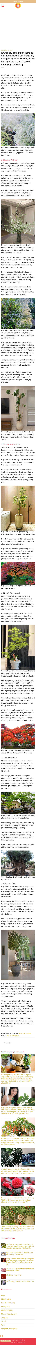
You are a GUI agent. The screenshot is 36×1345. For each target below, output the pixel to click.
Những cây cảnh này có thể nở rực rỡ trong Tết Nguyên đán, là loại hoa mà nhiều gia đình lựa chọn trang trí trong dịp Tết (17, 1200)
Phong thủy (5, 1306)
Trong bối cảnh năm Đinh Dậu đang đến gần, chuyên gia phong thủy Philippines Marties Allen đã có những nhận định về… (20, 1261)
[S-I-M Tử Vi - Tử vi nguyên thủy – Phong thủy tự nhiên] (18, 6)
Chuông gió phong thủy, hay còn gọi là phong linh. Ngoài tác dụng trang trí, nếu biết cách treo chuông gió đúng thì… (20, 1246)
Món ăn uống (6, 1299)
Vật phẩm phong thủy (9, 1329)
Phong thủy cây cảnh (6, 50)
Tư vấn (3, 1321)
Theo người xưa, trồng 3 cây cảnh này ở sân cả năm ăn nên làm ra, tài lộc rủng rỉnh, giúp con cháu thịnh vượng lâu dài (17, 1229)
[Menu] (2, 5)
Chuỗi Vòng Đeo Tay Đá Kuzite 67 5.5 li (20, 1281)
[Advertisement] (18, 28)
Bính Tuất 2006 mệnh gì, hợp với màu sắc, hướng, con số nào (19, 1253)
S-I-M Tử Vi (21, 1340)
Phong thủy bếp (7, 1310)
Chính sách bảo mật (18, 1342)
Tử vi (3, 1325)
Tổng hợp (4, 1317)
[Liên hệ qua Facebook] (1, 1337)
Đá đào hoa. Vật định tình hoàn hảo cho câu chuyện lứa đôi (20, 1270)
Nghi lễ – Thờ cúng (8, 1303)
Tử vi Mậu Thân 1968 (13, 1275)
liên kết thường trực (13, 1035)
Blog (3, 1295)
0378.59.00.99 (5, 1341)
